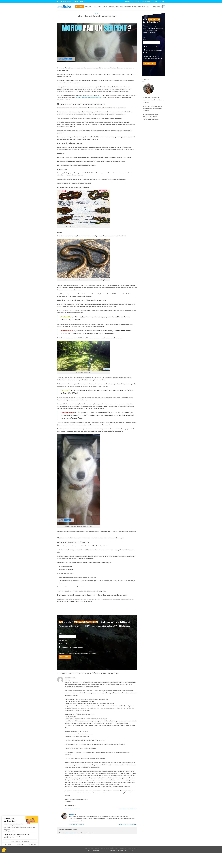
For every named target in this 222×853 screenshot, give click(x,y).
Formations (136, 6)
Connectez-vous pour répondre (128, 808)
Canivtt (104, 6)
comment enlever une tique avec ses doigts (88, 97)
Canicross (97, 6)
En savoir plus (92, 653)
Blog (143, 6)
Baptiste (71, 814)
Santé (97, 13)
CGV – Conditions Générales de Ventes (112, 848)
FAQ (147, 6)
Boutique (79, 6)
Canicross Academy (146, 1)
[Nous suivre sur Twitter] (162, 1)
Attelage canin (125, 6)
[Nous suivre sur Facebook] (158, 1)
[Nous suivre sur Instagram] (160, 1)
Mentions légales (94, 848)
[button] (159, 6)
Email (60, 633)
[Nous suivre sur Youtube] (163, 1)
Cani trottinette (113, 6)
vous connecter (71, 833)
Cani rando (89, 6)
